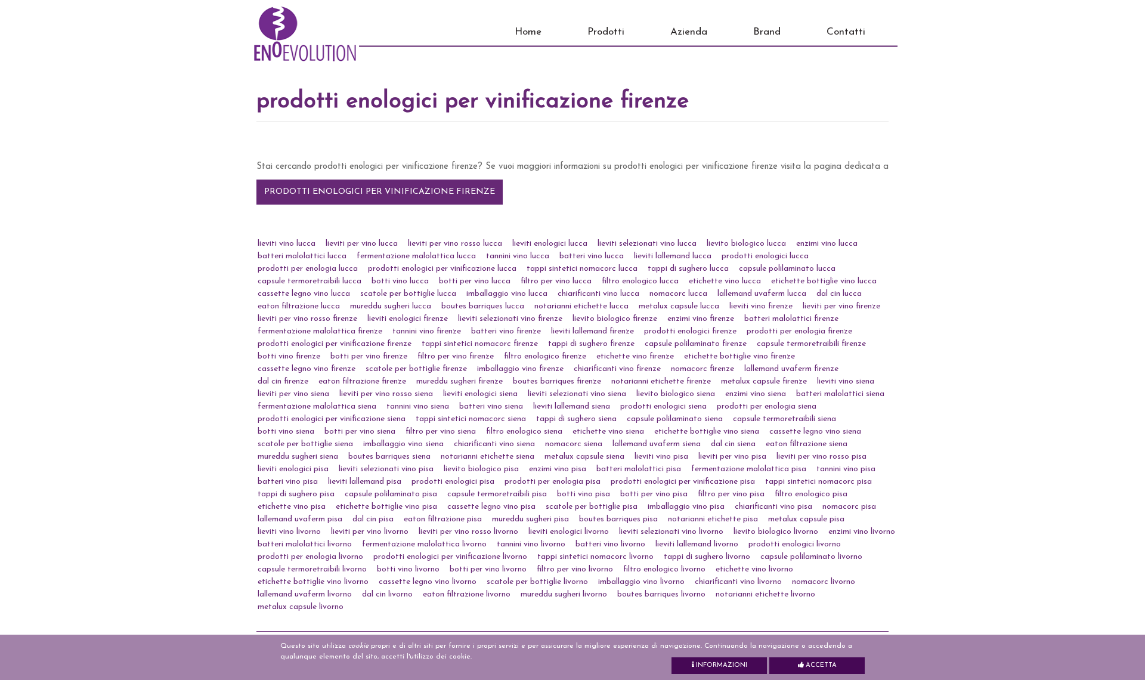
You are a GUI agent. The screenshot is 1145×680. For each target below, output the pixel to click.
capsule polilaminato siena (675, 419)
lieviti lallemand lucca (672, 256)
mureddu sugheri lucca (390, 306)
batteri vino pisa (288, 481)
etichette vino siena (608, 431)
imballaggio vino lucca (506, 293)
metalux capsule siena (584, 456)
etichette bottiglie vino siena (706, 431)
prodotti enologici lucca (765, 256)
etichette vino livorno (754, 569)
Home (528, 32)
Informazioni (720, 665)
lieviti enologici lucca (549, 243)
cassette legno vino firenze (306, 368)
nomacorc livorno (823, 581)
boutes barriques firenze (557, 381)
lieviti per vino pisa (732, 456)
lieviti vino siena (845, 381)
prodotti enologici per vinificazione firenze (379, 191)
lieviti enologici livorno (568, 531)
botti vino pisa (583, 494)
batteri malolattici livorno (305, 544)
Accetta (820, 665)
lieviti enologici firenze (407, 318)
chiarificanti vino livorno (738, 581)
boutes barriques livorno (661, 594)
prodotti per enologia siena (766, 406)
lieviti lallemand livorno (696, 544)
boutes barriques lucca (482, 306)
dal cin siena (733, 444)
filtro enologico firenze (545, 356)
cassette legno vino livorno (427, 581)
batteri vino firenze (506, 331)
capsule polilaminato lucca (787, 268)
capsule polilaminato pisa (391, 494)
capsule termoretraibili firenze (811, 343)
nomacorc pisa (849, 506)
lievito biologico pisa (481, 469)
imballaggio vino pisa (686, 506)
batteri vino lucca (591, 256)
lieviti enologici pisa (293, 469)
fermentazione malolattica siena (317, 406)
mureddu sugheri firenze (459, 381)
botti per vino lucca (474, 281)
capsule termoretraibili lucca (309, 281)
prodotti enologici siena (663, 406)
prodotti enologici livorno (794, 544)
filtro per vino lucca (556, 281)
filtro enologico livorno (664, 569)
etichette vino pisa (292, 506)
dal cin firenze (283, 381)
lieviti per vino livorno (370, 531)
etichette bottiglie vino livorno (313, 581)
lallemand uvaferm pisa (300, 519)
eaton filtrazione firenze (362, 381)
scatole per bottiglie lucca (408, 293)
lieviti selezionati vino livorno (671, 531)
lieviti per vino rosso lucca (455, 243)
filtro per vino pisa (731, 494)
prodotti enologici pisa (452, 481)
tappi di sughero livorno (707, 556)
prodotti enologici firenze (690, 331)
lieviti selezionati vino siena (577, 394)
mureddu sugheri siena (298, 456)
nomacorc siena (573, 444)
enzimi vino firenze (700, 318)
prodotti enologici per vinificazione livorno (450, 556)
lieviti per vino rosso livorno (468, 531)
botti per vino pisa (654, 494)
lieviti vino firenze (761, 306)
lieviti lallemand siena (571, 406)
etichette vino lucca (725, 281)
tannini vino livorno (531, 544)
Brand (767, 32)
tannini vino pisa (845, 469)
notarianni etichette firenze (661, 381)
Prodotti (605, 32)
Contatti (846, 32)
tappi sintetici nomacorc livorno (595, 556)
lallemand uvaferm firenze (791, 368)
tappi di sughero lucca (688, 268)
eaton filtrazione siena (806, 444)
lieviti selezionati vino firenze (510, 318)
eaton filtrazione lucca (299, 306)
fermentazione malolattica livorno (424, 544)
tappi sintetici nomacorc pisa (818, 481)
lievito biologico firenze (614, 318)
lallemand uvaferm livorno (305, 594)
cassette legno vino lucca (304, 293)
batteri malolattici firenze (791, 318)
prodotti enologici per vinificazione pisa (683, 481)
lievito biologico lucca (746, 243)
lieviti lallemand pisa (364, 481)
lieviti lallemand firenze (592, 331)
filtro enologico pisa (811, 494)
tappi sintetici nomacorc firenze (480, 343)
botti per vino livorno (488, 569)
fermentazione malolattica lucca (416, 256)
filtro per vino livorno (575, 569)
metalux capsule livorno (301, 606)
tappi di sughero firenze (591, 343)
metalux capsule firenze (764, 381)
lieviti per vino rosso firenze (307, 318)
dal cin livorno (387, 594)
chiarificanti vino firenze (617, 368)
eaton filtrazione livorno (466, 594)
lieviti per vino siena (293, 394)
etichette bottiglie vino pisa (386, 506)
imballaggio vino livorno (641, 581)
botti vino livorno (408, 569)
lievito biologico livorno (776, 531)
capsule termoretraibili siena (784, 419)
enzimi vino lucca (827, 243)
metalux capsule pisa (806, 519)
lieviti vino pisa (661, 456)
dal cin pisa (373, 519)
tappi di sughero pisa (296, 494)
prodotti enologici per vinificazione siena (332, 419)
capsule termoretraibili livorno (312, 569)
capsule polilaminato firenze (696, 343)
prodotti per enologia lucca (308, 268)
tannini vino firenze (426, 331)
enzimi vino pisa (557, 469)
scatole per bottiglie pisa (592, 506)
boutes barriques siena (389, 456)
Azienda (688, 32)
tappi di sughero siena (576, 419)
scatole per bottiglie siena (305, 444)
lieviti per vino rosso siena (386, 394)
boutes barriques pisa (618, 519)
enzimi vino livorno (861, 531)
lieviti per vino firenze (841, 306)
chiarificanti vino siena (494, 444)
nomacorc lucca (678, 293)
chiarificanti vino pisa (773, 506)
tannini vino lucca (517, 256)
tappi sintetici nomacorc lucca (582, 268)
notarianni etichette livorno (765, 594)
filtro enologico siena (524, 431)
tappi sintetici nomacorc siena (471, 419)
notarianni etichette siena (487, 456)
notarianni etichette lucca (581, 306)
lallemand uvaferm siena (656, 444)
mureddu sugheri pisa (530, 519)
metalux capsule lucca (679, 306)
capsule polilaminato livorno (811, 556)
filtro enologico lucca (640, 281)
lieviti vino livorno (289, 531)
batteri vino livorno (610, 544)
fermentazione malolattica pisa (748, 469)
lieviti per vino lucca (362, 243)
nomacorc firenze (702, 368)
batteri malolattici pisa (638, 469)
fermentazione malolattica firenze (320, 331)
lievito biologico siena (675, 394)
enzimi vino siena (755, 394)
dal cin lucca (839, 293)
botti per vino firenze (368, 356)
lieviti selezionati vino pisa (386, 469)
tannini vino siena (417, 406)
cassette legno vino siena (815, 431)
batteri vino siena (491, 406)
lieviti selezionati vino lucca (647, 243)
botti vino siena (286, 431)
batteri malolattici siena (840, 394)
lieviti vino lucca (286, 243)
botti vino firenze (289, 356)
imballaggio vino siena (403, 444)
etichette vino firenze (635, 356)
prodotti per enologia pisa (553, 481)
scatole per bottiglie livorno (537, 581)
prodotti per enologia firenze (799, 331)
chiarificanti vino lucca (598, 293)
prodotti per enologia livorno (310, 556)
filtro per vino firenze (455, 356)
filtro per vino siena (441, 431)
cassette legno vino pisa (491, 506)
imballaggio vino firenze (520, 368)
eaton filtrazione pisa (443, 519)
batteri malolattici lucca (302, 256)
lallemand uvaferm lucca (761, 293)
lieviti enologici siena (480, 394)
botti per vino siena (359, 431)
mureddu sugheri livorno (564, 594)
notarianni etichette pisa (713, 519)
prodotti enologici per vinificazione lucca (442, 268)
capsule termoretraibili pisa (497, 494)
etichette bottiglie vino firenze (739, 356)
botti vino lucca (400, 281)
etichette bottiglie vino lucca (824, 281)
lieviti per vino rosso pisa (821, 456)
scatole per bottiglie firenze (416, 368)
